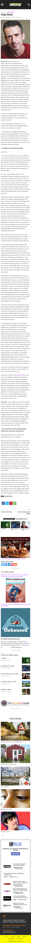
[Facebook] (3, 503)
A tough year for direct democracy (12, 742)
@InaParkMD (22, 375)
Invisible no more (6, 809)
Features (3, 12)
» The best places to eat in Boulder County (13, 558)
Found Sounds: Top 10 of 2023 (9, 674)
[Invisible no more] (15, 798)
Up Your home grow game (24, 512)
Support (19, 936)
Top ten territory (6, 512)
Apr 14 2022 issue (8, 496)
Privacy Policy (19, 938)
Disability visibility (6, 689)
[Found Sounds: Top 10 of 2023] (26, 676)
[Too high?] (5, 524)
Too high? (3, 529)
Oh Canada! (4, 787)
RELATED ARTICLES (9, 518)
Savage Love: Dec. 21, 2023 (25, 529)
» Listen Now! (24, 645)
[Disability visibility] (26, 692)
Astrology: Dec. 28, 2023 (15, 529)
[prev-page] (14, 532)
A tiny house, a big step (8, 764)
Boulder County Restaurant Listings (15, 539)
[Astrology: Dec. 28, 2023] (15, 524)
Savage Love (10, 12)
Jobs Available (12, 938)
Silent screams (5, 832)
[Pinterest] (11, 503)
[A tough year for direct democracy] (15, 731)
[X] (7, 503)
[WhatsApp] (14, 503)
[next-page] (16, 532)
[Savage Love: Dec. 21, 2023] (25, 524)
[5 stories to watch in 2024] (26, 684)
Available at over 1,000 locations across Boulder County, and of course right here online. (14, 575)
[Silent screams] (15, 821)
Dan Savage (6, 17)
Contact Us (12, 936)
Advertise (24, 936)
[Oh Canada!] (15, 776)
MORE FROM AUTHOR (21, 518)
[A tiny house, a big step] (15, 753)
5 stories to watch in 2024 (8, 681)
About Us (6, 936)
